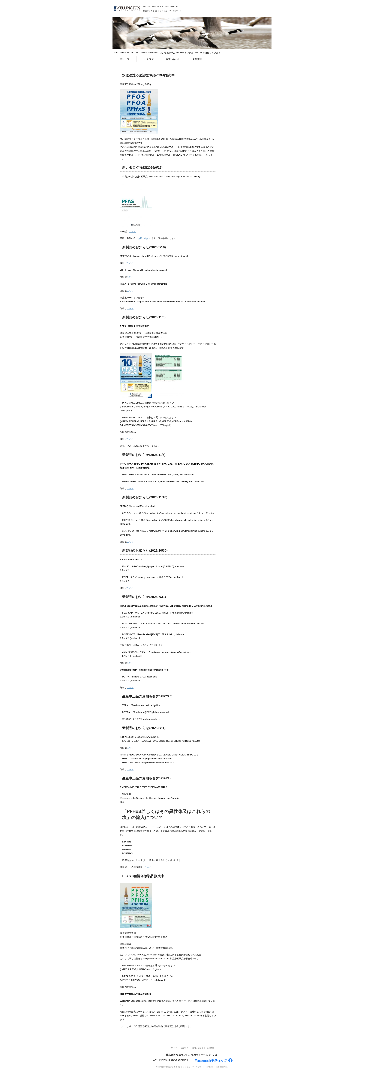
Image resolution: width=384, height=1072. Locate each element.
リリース (124, 59)
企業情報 (197, 59)
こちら (132, 231)
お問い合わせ (173, 59)
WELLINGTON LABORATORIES (170, 1060)
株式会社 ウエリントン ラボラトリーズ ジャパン (192, 1055)
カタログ (148, 59)
